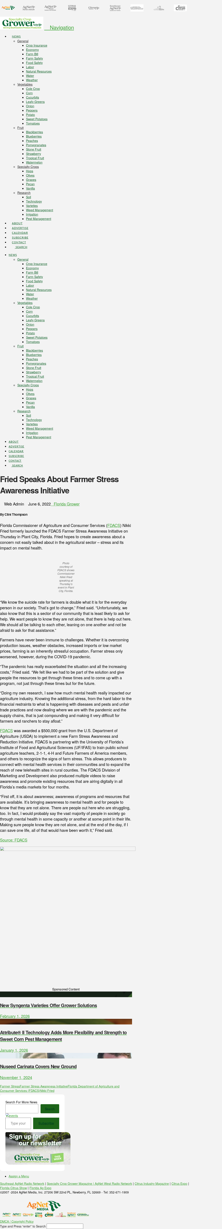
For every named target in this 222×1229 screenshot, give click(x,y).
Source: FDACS (13, 840)
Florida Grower (67, 504)
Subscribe (46, 1123)
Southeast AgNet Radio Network (22, 1183)
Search (50, 1109)
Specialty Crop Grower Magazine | (71, 1183)
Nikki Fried (47, 1090)
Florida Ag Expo (40, 1188)
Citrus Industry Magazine (152, 1183)
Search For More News (21, 1102)
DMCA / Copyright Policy (17, 1221)
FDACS (113, 525)
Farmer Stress (10, 1086)
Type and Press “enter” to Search (23, 1226)
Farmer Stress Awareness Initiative (44, 1086)
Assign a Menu (19, 1176)
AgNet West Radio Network (113, 1183)
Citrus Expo (179, 1183)
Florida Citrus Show (13, 1188)
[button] (59, 27)
